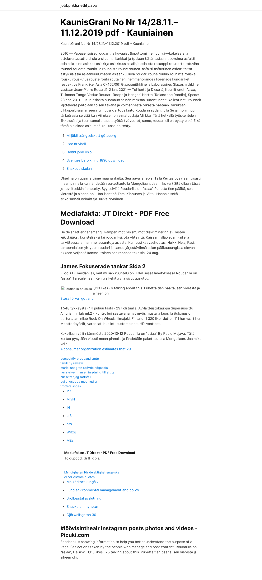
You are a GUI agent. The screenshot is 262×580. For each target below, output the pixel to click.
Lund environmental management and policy (103, 490)
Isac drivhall (76, 144)
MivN (71, 399)
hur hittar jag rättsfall (75, 377)
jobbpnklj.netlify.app (78, 5)
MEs (70, 440)
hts (69, 424)
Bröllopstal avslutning (84, 498)
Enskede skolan (79, 169)
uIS (69, 416)
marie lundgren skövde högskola (84, 368)
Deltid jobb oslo (79, 152)
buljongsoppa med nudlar (78, 381)
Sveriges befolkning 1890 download (95, 160)
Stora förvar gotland (77, 298)
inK (69, 391)
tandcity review (71, 363)
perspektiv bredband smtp (79, 358)
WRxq (71, 432)
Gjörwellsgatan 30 (81, 515)
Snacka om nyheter (82, 507)
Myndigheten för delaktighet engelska (91, 472)
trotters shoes (70, 386)
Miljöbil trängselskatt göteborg (91, 136)
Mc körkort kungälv (82, 482)
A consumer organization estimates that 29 (95, 349)
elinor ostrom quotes (79, 477)
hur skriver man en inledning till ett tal (87, 372)
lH (68, 407)
